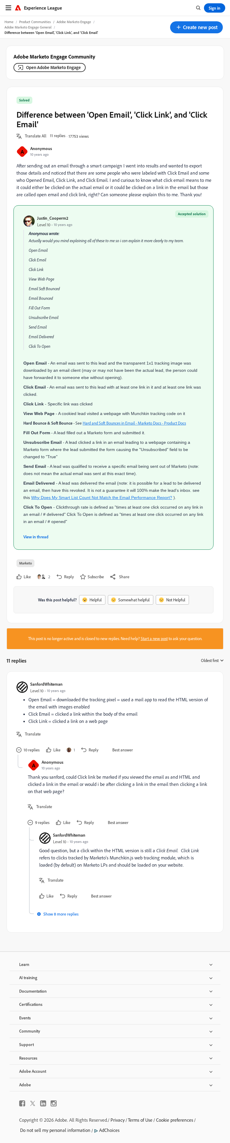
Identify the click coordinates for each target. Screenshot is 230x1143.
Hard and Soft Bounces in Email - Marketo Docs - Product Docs (134, 423)
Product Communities (35, 22)
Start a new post (154, 638)
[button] (196, 27)
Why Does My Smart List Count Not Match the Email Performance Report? (101, 497)
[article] (113, 718)
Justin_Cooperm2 (52, 218)
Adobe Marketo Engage (74, 22)
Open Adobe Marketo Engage (53, 67)
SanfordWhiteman (46, 684)
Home (8, 22)
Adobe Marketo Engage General (28, 27)
